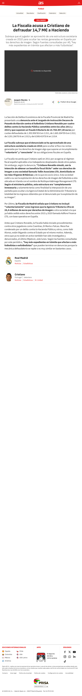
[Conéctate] (79, 3)
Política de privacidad (25, 673)
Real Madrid (21, 258)
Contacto (5, 673)
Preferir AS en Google (68, 102)
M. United (39, 280)
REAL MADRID (41, 20)
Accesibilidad (69, 673)
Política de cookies (39, 673)
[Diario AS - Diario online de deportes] (41, 3)
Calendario (52, 13)
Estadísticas (28, 263)
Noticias (18, 263)
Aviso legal (13, 673)
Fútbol (41, 8)
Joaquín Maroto (20, 100)
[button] (53, 102)
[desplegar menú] (3, 2)
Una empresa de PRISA (41, 681)
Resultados (30, 13)
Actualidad (19, 13)
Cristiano (20, 274)
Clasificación (41, 13)
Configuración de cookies (55, 673)
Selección (62, 13)
